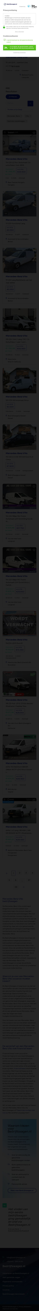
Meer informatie (19, 31)
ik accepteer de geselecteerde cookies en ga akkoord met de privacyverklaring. (19, 47)
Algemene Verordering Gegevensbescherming (17, 28)
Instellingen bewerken (19, 52)
